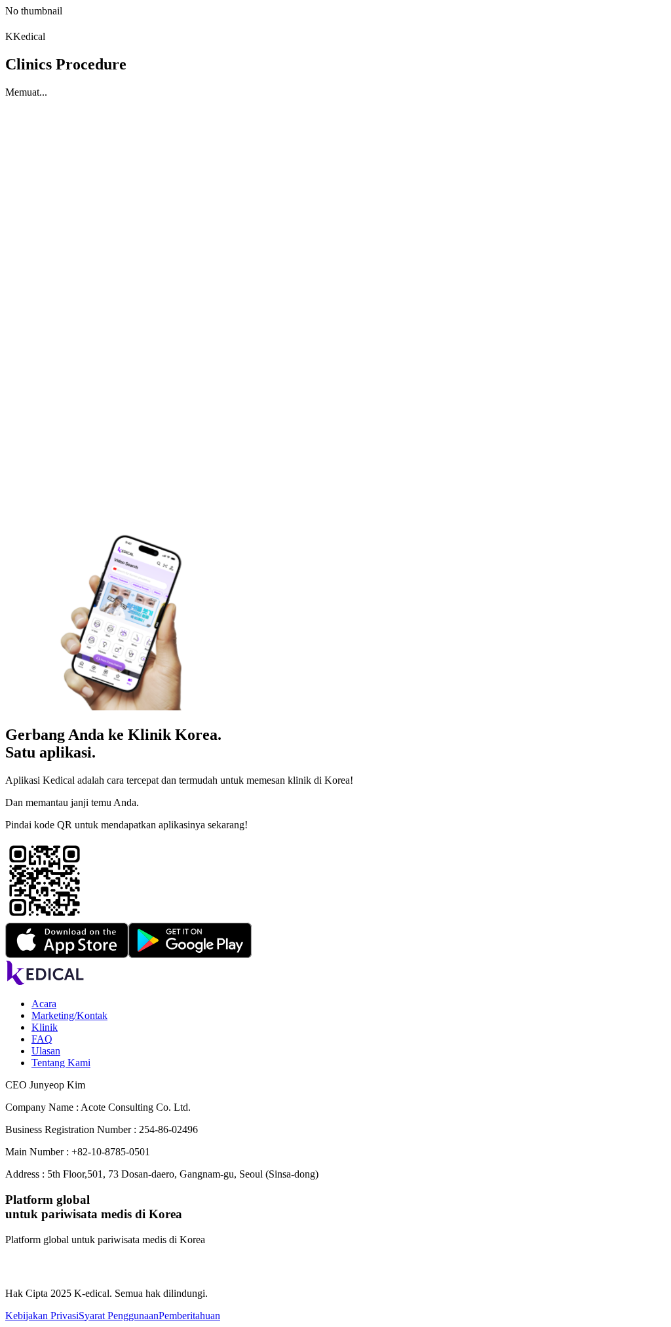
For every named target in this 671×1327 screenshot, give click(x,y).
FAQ (41, 1039)
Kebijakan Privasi (42, 1315)
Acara (43, 1003)
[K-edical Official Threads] (51, 1271)
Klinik (44, 1027)
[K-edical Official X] (69, 1271)
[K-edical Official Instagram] (14, 1271)
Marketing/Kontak (69, 1015)
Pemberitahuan (189, 1315)
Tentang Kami (60, 1062)
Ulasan (45, 1050)
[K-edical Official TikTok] (33, 1271)
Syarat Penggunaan (119, 1315)
